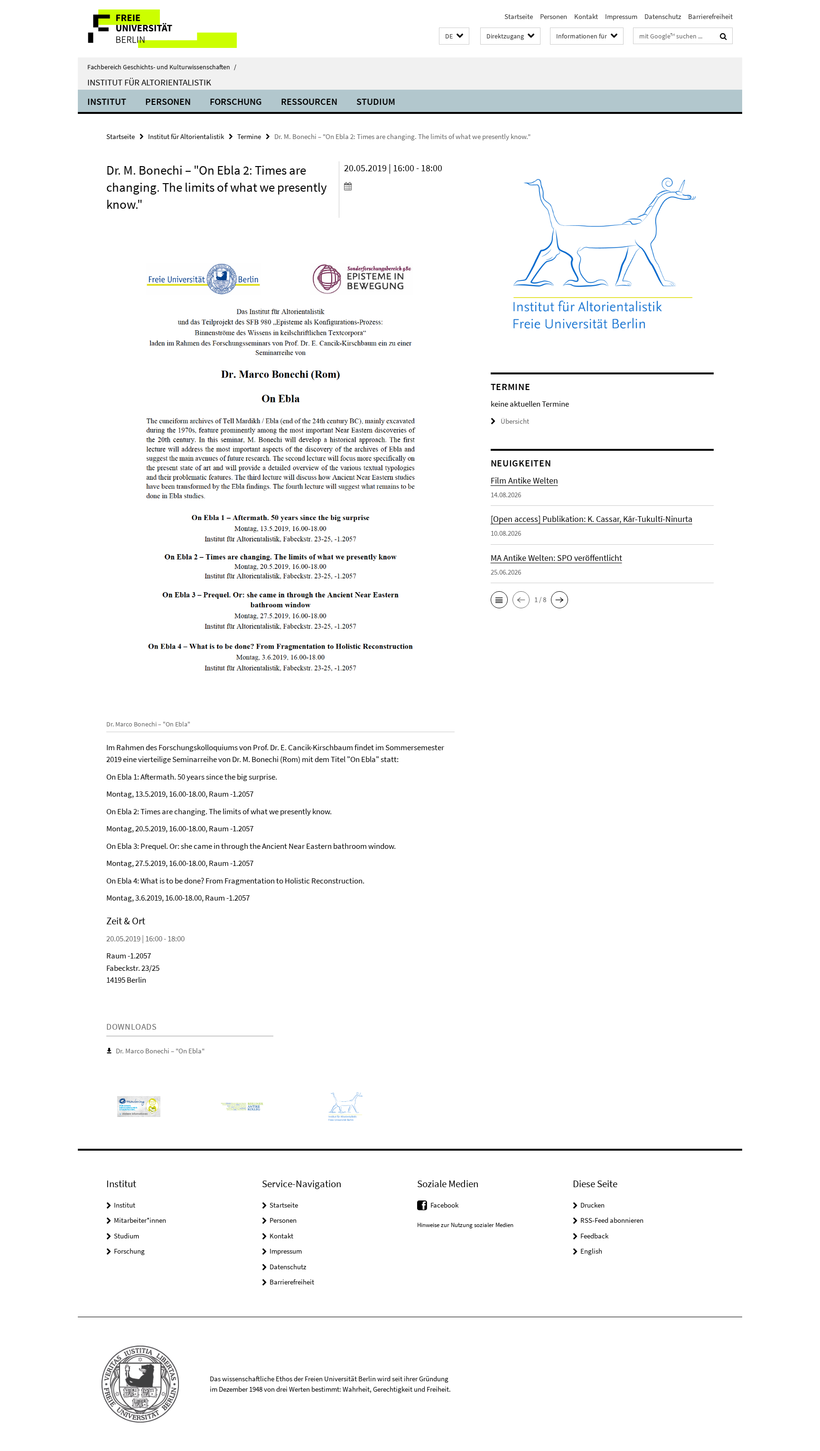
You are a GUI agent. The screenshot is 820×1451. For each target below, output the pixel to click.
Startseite (518, 16)
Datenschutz (662, 16)
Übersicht (515, 421)
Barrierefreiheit (710, 16)
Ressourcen (309, 101)
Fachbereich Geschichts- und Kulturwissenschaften (161, 67)
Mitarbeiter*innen (140, 1220)
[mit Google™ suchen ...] (723, 36)
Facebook (444, 1204)
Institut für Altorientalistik (149, 82)
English (591, 1251)
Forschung (236, 101)
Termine (249, 136)
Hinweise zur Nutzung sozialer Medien (465, 1225)
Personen (553, 16)
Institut (106, 101)
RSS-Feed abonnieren (611, 1220)
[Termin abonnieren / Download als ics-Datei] (399, 186)
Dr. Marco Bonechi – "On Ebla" (160, 1050)
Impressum (621, 16)
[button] (454, 36)
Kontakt (586, 16)
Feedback (594, 1235)
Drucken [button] (592, 1204)
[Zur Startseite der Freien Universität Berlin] (157, 28)
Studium (375, 101)
